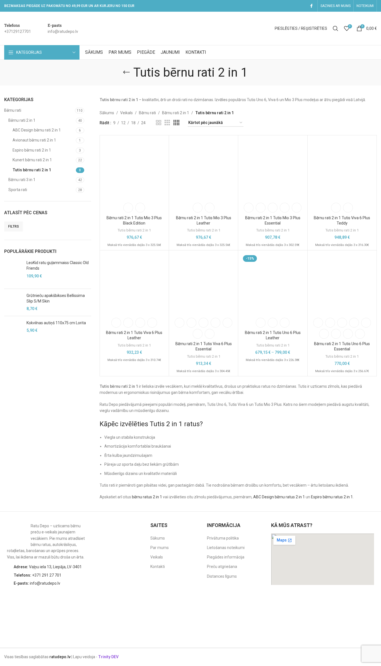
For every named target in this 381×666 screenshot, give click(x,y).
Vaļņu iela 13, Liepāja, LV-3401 (48, 567)
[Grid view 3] (167, 122)
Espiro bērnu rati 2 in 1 (32, 150)
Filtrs (13, 226)
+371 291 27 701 (37, 575)
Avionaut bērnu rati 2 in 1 (34, 140)
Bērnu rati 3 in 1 (21, 179)
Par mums (159, 547)
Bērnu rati (12, 110)
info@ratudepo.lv (37, 583)
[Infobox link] (17, 28)
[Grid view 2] (158, 122)
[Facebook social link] (311, 6)
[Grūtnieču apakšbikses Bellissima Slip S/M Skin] (13, 302)
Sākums (107, 113)
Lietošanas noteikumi (226, 547)
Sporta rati (17, 189)
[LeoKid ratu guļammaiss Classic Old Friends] (13, 272)
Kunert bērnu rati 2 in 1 (32, 160)
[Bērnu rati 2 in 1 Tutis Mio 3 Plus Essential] (272, 168)
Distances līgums (222, 576)
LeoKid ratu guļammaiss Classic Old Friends (57, 265)
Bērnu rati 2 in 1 (21, 120)
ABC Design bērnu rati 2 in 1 (37, 130)
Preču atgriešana (222, 566)
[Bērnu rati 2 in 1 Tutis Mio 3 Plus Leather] (203, 168)
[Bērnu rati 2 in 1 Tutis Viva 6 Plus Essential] (203, 283)
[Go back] (126, 72)
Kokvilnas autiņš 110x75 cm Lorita (56, 323)
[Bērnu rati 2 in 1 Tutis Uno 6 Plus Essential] (342, 283)
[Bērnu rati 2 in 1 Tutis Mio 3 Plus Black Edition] (134, 168)
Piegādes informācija (225, 557)
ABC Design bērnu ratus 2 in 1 (279, 497)
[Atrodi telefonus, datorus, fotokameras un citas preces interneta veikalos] (363, 602)
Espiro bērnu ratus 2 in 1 (332, 497)
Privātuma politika (223, 538)
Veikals (126, 113)
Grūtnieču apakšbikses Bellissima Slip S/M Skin (55, 298)
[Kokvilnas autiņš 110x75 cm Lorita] (13, 329)
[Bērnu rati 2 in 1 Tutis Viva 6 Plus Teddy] (342, 168)
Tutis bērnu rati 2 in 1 (32, 170)
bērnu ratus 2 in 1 (147, 497)
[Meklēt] (335, 28)
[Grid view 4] (176, 122)
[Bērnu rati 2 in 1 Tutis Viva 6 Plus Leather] (134, 283)
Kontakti (157, 566)
